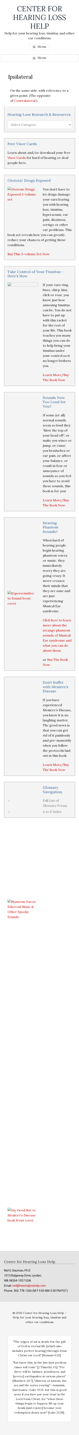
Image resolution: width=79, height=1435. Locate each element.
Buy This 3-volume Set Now (28, 254)
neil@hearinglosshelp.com (29, 1285)
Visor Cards (16, 158)
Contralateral (24, 101)
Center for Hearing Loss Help (39, 17)
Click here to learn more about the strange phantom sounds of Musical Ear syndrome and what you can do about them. (57, 635)
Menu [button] (41, 47)
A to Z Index (52, 812)
